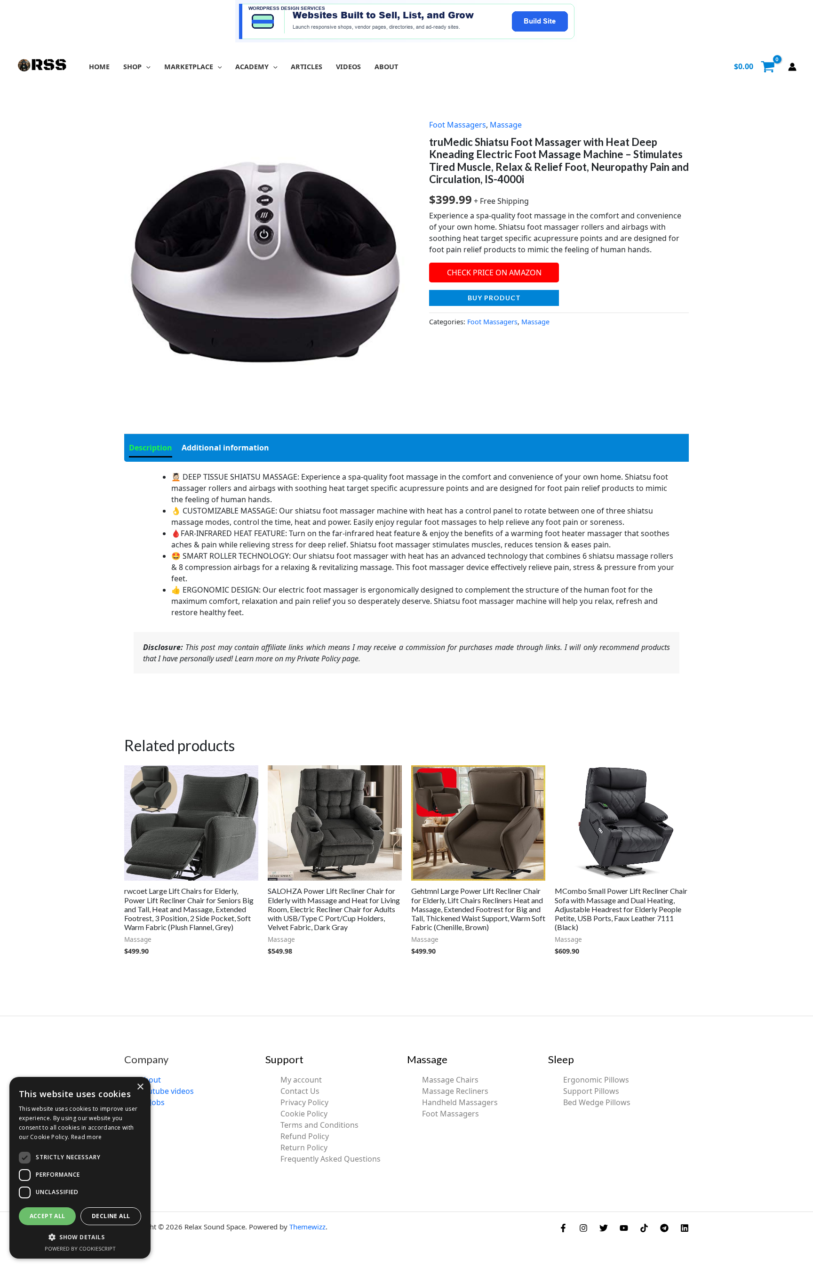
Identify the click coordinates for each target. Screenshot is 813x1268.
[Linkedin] (684, 1228)
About (150, 1080)
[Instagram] (583, 1228)
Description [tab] (150, 447)
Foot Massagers (457, 125)
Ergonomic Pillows (596, 1080)
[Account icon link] (792, 67)
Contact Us (299, 1091)
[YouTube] (624, 1228)
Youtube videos (166, 1091)
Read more (86, 1137)
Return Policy (303, 1147)
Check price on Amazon (494, 272)
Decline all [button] (111, 1216)
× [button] (139, 1087)
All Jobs (152, 1102)
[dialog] (80, 1168)
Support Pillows (591, 1091)
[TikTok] (644, 1228)
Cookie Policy (303, 1113)
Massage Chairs (450, 1080)
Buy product (494, 298)
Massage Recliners (455, 1091)
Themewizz (307, 1226)
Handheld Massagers (460, 1102)
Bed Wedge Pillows (596, 1102)
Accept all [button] (47, 1216)
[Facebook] (563, 1228)
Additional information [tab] (225, 447)
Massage (506, 125)
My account (301, 1080)
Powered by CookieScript (80, 1248)
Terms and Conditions (319, 1125)
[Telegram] (664, 1228)
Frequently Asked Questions (330, 1159)
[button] (146, 66)
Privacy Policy (304, 1102)
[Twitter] (603, 1228)
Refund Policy (304, 1136)
